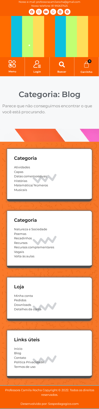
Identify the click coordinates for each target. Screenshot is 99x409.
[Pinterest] (60, 12)
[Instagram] (39, 12)
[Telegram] (67, 12)
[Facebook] (32, 12)
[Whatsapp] (53, 12)
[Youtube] (46, 12)
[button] (12, 64)
